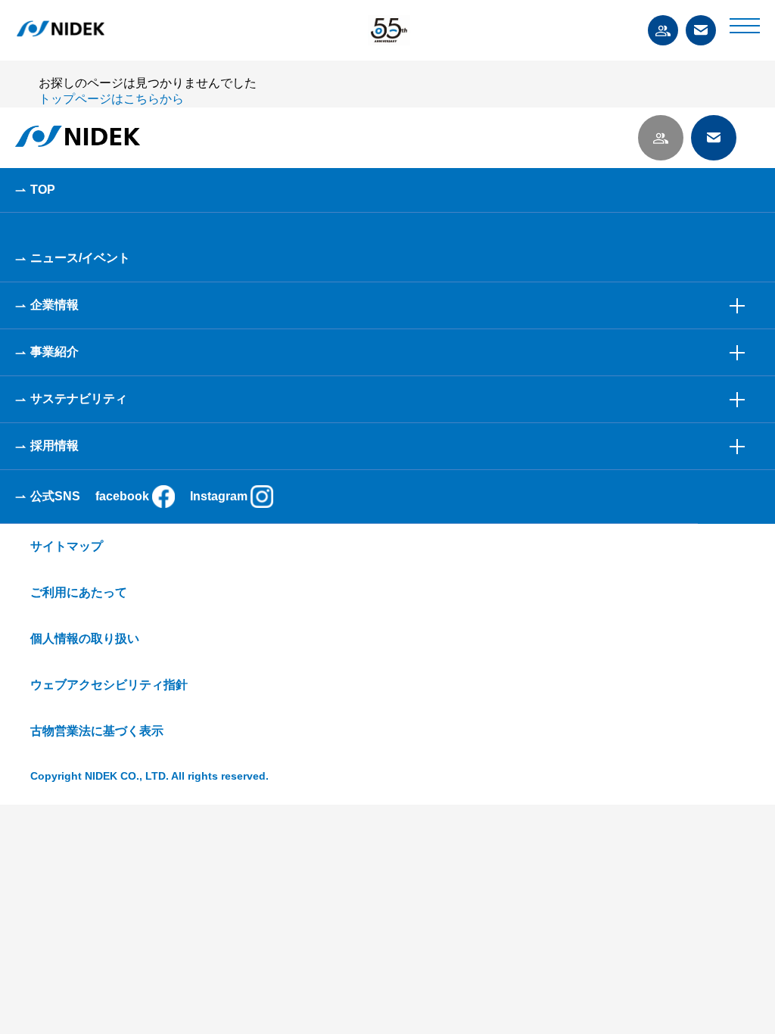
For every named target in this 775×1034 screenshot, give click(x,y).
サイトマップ (66, 546)
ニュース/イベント (80, 257)
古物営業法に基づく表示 (96, 730)
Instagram (218, 496)
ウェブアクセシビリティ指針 (109, 684)
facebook (122, 496)
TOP (42, 189)
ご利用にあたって (78, 592)
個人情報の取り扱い (84, 638)
